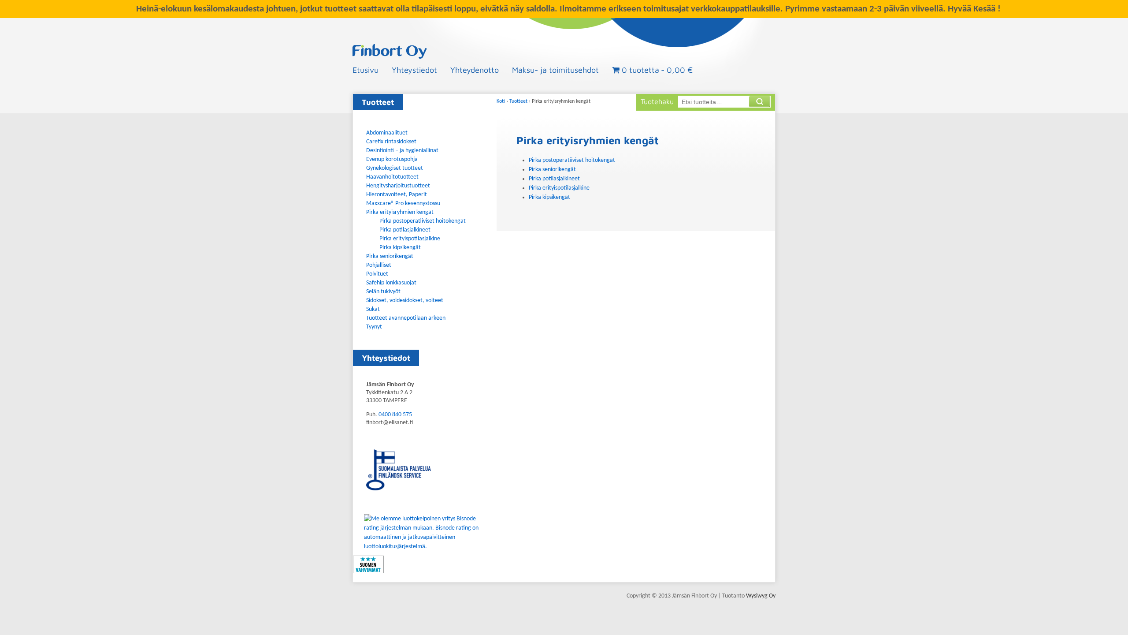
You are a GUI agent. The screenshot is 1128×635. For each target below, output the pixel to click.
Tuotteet (518, 101)
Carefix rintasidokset (391, 141)
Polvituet (377, 274)
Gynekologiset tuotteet (394, 168)
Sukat (373, 309)
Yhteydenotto (474, 70)
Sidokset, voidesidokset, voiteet (404, 300)
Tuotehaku (657, 101)
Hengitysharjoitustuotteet (398, 186)
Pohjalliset (378, 265)
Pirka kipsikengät (549, 197)
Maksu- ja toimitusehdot (555, 70)
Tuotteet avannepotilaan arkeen (405, 318)
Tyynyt (374, 327)
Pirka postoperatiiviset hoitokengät (572, 160)
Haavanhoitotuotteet (392, 177)
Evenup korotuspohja (392, 159)
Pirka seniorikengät (552, 169)
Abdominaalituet (387, 133)
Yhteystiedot (414, 70)
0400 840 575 (395, 414)
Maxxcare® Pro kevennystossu (403, 203)
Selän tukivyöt (383, 291)
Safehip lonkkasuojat (391, 283)
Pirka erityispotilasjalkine (559, 188)
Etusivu (365, 70)
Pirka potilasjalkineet (554, 179)
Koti (501, 101)
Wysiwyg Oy (761, 596)
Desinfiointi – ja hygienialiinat (402, 150)
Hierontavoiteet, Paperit (396, 194)
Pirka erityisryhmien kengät (400, 212)
